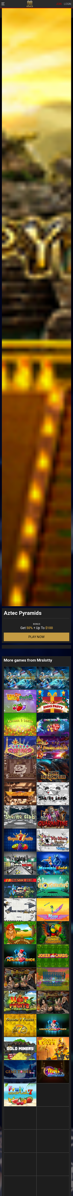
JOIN (59, 3)
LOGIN (67, 3)
